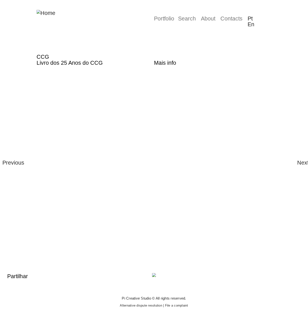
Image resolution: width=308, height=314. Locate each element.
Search (187, 18)
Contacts (231, 18)
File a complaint (176, 305)
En (251, 24)
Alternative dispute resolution (141, 305)
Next (301, 163)
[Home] (46, 13)
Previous (6, 163)
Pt (250, 18)
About (208, 18)
